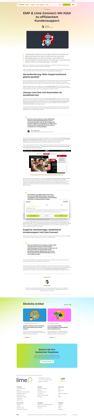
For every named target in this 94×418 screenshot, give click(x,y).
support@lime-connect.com (45, 378)
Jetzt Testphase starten (46, 361)
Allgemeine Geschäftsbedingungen (51, 414)
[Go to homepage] (21, 5)
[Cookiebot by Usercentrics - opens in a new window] (63, 201)
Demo (47, 4)
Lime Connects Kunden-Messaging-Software (55, 178)
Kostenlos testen (66, 4)
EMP (24, 65)
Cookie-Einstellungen (63, 414)
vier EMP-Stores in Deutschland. (55, 70)
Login (60, 4)
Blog (17, 375)
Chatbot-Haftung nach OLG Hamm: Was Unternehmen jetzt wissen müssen (33, 327)
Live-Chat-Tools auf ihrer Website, (49, 98)
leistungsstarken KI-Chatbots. (36, 139)
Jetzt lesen (28, 338)
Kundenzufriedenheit (50, 86)
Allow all (61, 215)
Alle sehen (66, 304)
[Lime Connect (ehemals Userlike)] (67, 380)
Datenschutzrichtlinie (40, 414)
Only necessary (33, 215)
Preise (37, 4)
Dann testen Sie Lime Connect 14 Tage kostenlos (54, 268)
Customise (46, 215)
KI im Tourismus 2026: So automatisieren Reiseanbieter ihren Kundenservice (58, 327)
